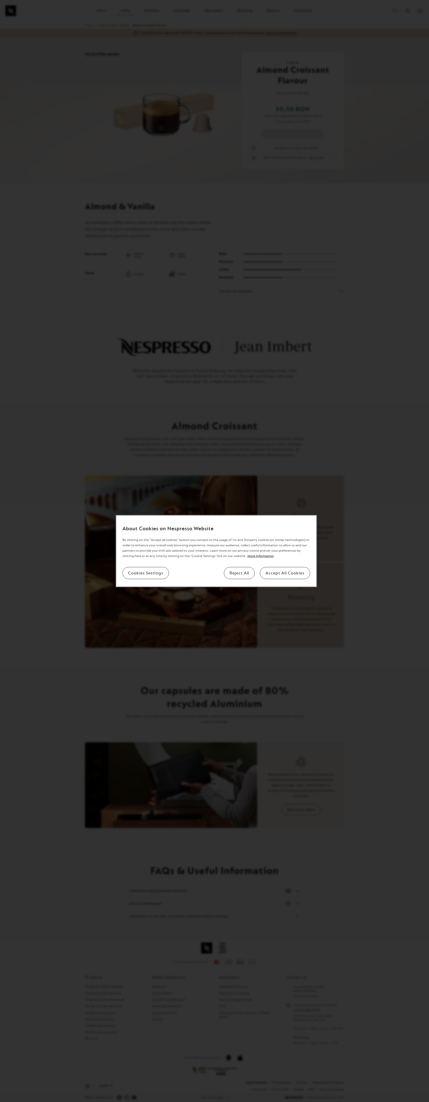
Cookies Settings (145, 573)
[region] (216, 551)
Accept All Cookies (285, 573)
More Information (260, 556)
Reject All (239, 573)
